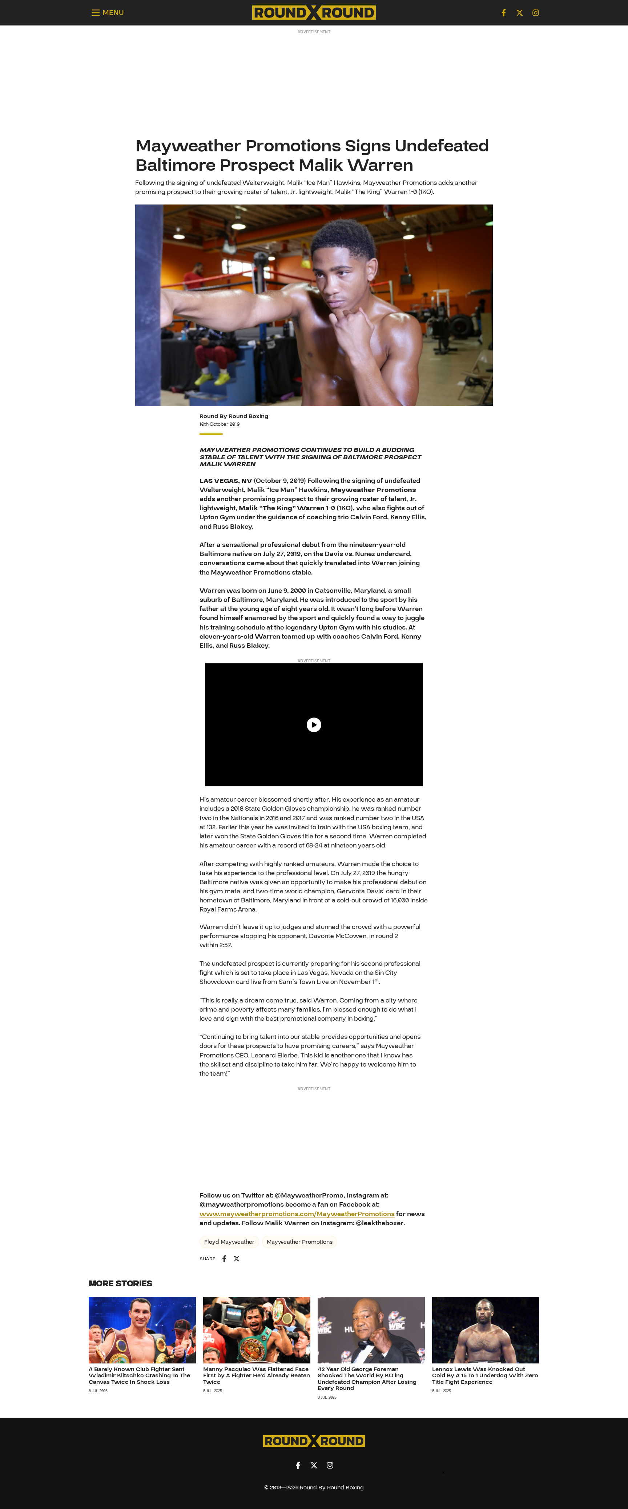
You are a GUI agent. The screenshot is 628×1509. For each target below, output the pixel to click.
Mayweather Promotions (300, 1242)
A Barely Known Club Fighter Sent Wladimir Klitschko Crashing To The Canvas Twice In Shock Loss (139, 1375)
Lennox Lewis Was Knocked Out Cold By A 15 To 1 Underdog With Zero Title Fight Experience (485, 1375)
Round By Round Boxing (234, 416)
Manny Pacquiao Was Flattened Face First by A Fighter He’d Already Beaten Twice (256, 1375)
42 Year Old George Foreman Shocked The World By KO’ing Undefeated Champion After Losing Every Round (367, 1379)
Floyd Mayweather (229, 1242)
